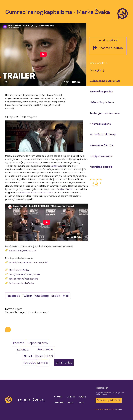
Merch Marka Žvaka (19, 270)
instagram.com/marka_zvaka (24, 274)
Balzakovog (57, 165)
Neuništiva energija (101, 167)
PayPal (81, 402)
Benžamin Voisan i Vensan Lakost (36, 192)
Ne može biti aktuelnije (103, 134)
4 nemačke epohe (100, 124)
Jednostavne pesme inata (105, 81)
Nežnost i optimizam (102, 102)
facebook (71, 397)
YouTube (58, 397)
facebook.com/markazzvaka (23, 278)
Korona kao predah (101, 91)
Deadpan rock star (101, 156)
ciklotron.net (102, 388)
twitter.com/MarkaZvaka (21, 283)
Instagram (58, 402)
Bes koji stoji (97, 70)
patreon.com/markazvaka (22, 250)
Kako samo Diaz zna (101, 145)
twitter (70, 402)
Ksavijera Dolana (65, 189)
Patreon (82, 397)
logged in (23, 312)
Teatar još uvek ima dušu (104, 113)
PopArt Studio (117, 409)
